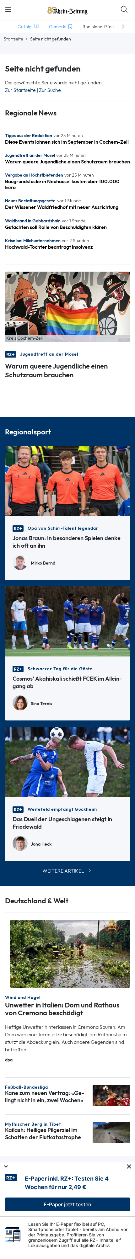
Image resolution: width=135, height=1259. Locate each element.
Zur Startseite (20, 90)
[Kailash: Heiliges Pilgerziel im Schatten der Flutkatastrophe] (111, 1132)
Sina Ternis (41, 704)
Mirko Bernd (43, 563)
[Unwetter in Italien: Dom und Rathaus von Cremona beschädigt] (70, 953)
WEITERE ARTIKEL (63, 871)
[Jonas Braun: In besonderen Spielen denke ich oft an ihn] (67, 480)
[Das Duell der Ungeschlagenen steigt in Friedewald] (67, 761)
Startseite (13, 39)
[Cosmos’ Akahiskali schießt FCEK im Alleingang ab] (67, 621)
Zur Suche (50, 90)
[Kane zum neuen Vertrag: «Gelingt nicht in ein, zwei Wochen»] (111, 1095)
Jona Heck (41, 844)
